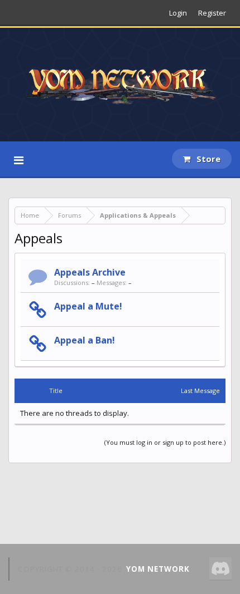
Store (207, 158)
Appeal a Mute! (88, 306)
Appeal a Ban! (84, 340)
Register (212, 13)
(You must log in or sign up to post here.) (164, 442)
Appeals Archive (90, 272)
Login (178, 13)
